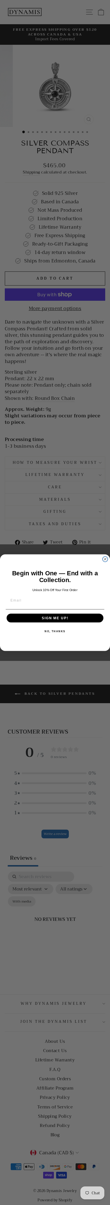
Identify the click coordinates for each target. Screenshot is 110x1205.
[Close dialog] (105, 559)
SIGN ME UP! (55, 618)
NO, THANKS (55, 631)
